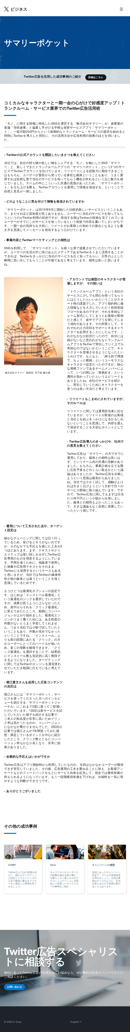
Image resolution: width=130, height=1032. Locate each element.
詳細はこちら (95, 77)
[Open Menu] (121, 9)
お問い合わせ (14, 986)
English (75, 1021)
